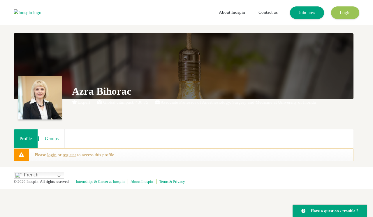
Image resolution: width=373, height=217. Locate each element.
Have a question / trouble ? (333, 211)
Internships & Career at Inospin (100, 181)
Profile (26, 138)
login (52, 154)
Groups (52, 138)
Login (345, 12)
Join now (307, 12)
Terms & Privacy (172, 181)
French (30, 174)
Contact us (268, 12)
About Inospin (232, 12)
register (69, 154)
